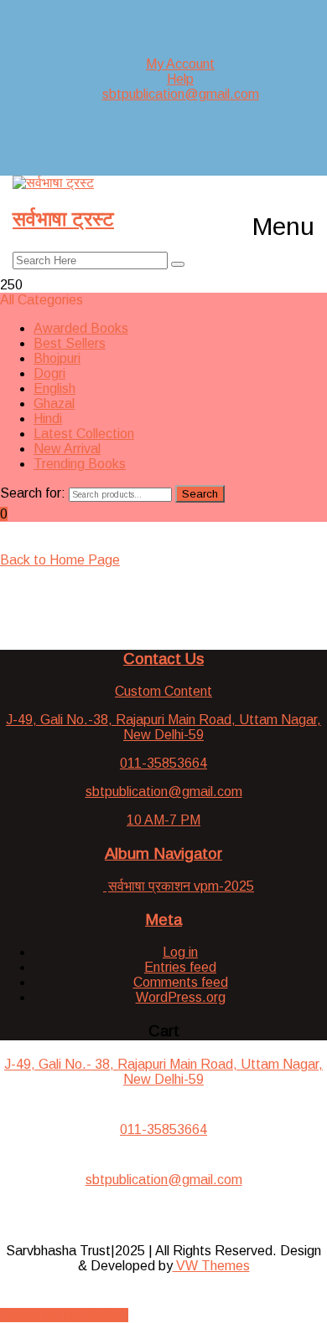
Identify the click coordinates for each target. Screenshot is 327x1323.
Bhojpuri (57, 358)
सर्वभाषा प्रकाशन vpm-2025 (181, 886)
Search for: (32, 493)
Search (200, 494)
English (54, 388)
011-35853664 (163, 1129)
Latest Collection (84, 434)
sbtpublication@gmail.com (180, 94)
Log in (180, 952)
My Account (180, 64)
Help (180, 79)
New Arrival (67, 449)
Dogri (49, 373)
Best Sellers (70, 343)
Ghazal (54, 403)
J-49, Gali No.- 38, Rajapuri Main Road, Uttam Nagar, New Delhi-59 (163, 1071)
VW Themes (211, 1266)
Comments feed (180, 982)
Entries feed (180, 967)
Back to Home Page (60, 560)
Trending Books (80, 464)
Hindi (48, 418)
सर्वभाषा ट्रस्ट (63, 218)
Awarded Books (81, 328)
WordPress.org (181, 997)
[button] (283, 226)
